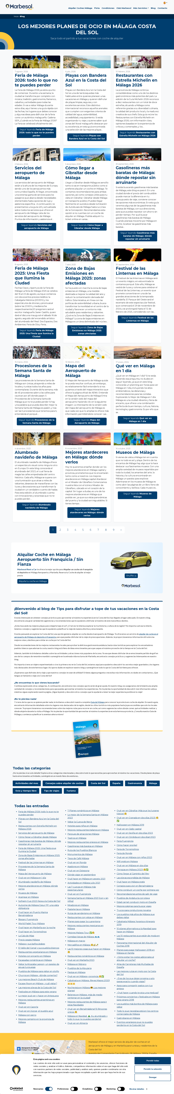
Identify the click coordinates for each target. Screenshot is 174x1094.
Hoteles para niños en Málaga (82, 826)
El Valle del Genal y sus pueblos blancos (38, 948)
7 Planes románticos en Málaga (83, 810)
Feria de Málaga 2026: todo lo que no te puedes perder (36, 80)
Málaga (153, 783)
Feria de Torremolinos (128, 849)
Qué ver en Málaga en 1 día (135, 368)
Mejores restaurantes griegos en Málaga (88, 842)
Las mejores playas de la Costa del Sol (37, 987)
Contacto (162, 8)
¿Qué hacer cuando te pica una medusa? (138, 993)
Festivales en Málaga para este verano (37, 991)
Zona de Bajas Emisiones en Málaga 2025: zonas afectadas (85, 275)
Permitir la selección (153, 1069)
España (116, 783)
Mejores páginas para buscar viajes (134, 906)
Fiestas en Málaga (76, 972)
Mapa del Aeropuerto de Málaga (80, 370)
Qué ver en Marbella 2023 (81, 960)
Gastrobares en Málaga (128, 1018)
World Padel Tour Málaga (31, 923)
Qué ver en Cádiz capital (129, 829)
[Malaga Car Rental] (131, 583)
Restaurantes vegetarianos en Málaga (37, 952)
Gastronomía (135, 783)
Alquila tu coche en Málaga (33, 581)
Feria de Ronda (124, 853)
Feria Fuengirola (125, 841)
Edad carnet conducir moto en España (136, 902)
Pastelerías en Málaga (79, 909)
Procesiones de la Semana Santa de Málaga (33, 370)
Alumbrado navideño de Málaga (36, 455)
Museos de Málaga (135, 452)
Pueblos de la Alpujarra (79, 968)
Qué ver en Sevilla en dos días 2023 (135, 833)
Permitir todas (152, 1061)
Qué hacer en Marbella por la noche (36, 927)
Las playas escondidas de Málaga (133, 878)
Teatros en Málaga (77, 838)
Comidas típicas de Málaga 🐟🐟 (84, 937)
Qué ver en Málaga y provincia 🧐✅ (86, 976)
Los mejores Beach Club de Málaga (36, 979)
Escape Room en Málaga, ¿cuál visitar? (37, 983)
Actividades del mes (26, 783)
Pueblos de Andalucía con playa (133, 898)
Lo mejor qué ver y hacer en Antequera (38, 996)
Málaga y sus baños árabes (31, 944)
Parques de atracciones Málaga (83, 834)
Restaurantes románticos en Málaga (86, 956)
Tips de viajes (51, 791)
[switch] (74, 1089)
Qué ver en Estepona (78, 870)
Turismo (71, 791)
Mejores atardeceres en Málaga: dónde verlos (86, 457)
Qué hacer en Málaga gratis (131, 882)
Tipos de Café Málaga (78, 858)
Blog (153, 8)
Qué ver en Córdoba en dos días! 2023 (136, 837)
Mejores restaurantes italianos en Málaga (88, 830)
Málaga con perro (27, 1015)
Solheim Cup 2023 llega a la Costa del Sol (39, 901)
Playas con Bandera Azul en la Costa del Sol (85, 80)
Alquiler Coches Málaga (80, 8)
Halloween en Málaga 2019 (130, 825)
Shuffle (130, 575)
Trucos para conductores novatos (134, 910)
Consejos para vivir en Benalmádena (135, 886)
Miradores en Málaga (78, 905)
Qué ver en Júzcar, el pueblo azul (35, 1011)
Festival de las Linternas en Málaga (137, 271)
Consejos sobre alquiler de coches (64, 783)
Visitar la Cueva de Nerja (80, 822)
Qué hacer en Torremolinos (32, 931)
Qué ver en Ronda (77, 862)
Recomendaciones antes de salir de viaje (137, 894)
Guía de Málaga (97, 702)
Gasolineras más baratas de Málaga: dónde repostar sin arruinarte (136, 175)
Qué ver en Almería (78, 1023)
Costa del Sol (98, 783)
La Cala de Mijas (26, 936)
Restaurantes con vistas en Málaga (85, 917)
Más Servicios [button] (140, 8)
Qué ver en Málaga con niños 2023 (134, 857)
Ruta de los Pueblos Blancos (82, 850)
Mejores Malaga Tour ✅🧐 (81, 933)
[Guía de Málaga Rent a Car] (87, 739)
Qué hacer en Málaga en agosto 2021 (86, 879)
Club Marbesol (123, 8)
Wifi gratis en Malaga (127, 861)
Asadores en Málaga (78, 866)
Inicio (16, 16)
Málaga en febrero (77, 964)
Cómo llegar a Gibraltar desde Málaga (81, 172)
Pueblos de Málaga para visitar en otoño (38, 971)
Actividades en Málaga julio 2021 (84, 883)
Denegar (153, 1077)
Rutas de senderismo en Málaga (84, 913)
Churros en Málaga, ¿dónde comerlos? (37, 975)
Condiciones (108, 8)
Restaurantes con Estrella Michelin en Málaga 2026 (136, 80)
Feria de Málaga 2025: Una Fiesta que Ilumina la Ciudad (32, 275)
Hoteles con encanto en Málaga (34, 956)
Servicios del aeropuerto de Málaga (30, 172)
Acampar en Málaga (28, 897)
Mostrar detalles (136, 1089)
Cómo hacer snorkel (127, 845)
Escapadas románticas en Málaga (35, 960)
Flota (97, 8)
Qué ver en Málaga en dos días (132, 865)
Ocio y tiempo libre (26, 791)
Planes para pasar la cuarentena (84, 921)
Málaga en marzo (76, 941)
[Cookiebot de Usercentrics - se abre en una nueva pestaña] (16, 1089)
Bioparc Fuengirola (28, 919)
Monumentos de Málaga (80, 854)
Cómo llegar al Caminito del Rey (133, 874)
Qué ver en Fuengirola (79, 894)
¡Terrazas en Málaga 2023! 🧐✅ (132, 869)
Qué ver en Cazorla (28, 1007)
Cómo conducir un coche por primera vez (138, 890)
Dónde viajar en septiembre (82, 875)
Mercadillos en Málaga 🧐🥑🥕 (83, 945)
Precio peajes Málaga (29, 940)
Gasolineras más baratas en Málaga (85, 846)
